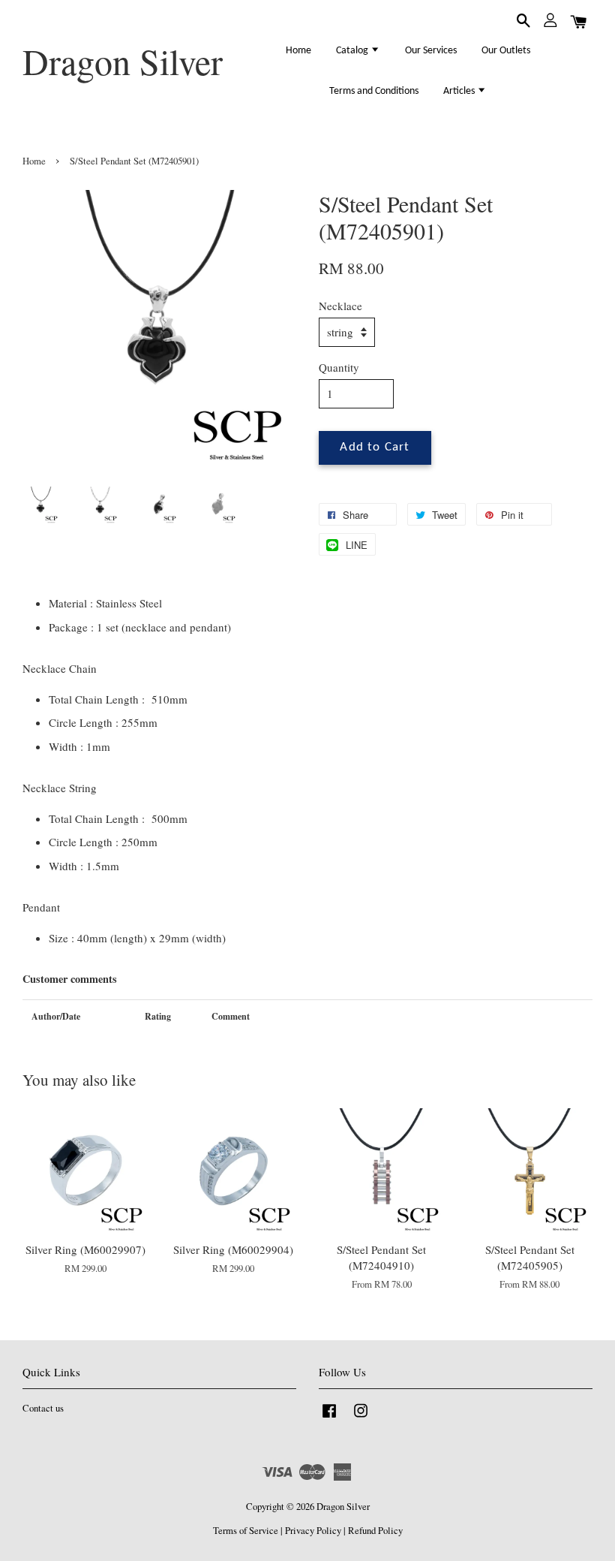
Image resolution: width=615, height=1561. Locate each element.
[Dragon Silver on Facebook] (329, 1418)
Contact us (43, 1408)
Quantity (339, 367)
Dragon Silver (122, 61)
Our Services (431, 50)
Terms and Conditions (373, 91)
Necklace (340, 305)
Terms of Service (245, 1530)
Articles (460, 91)
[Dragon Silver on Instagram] (360, 1418)
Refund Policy (375, 1530)
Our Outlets (506, 50)
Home (298, 50)
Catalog (353, 50)
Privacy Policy (313, 1530)
